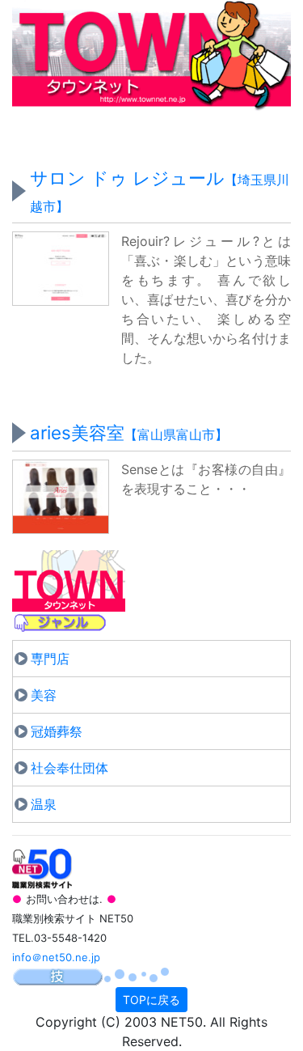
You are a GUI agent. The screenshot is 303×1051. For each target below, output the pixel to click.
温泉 (44, 804)
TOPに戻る (151, 1000)
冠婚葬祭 (56, 731)
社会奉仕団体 (69, 768)
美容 (44, 695)
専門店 (50, 659)
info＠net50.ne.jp (56, 957)
